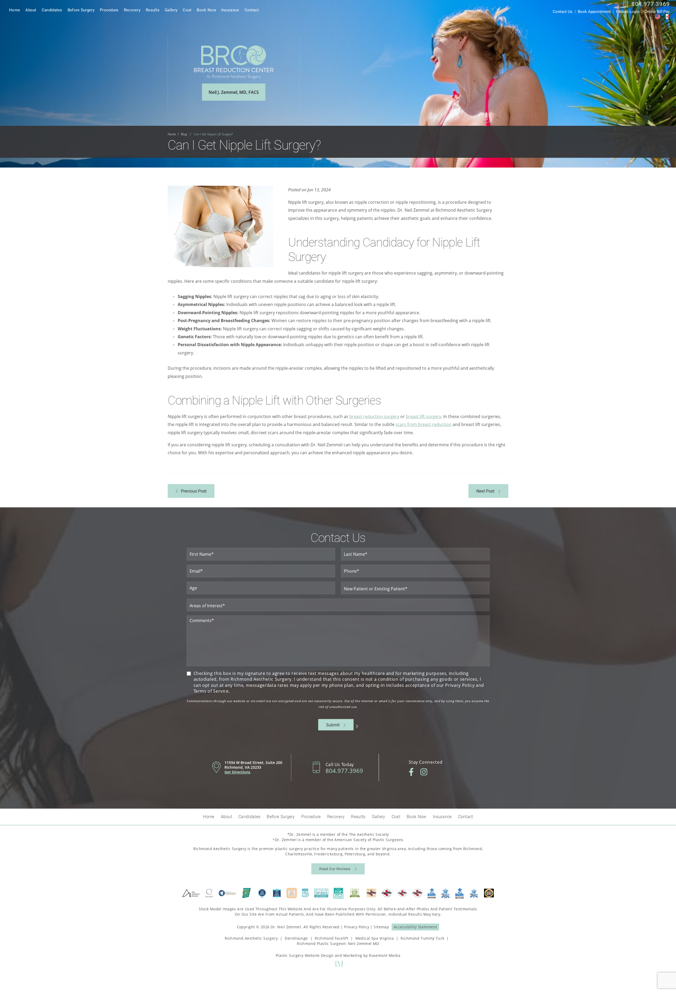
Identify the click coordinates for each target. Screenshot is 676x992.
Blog (184, 134)
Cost (187, 10)
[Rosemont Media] (338, 965)
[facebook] (411, 772)
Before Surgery (81, 10)
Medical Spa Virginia (374, 938)
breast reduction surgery (374, 416)
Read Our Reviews (335, 868)
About (30, 10)
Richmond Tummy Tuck (422, 938)
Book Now (206, 10)
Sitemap (381, 926)
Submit (333, 724)
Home (14, 10)
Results (152, 10)
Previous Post (193, 491)
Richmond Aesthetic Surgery (251, 938)
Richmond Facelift (331, 938)
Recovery (132, 10)
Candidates (52, 10)
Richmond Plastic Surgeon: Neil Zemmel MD (338, 943)
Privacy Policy (356, 926)
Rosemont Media (384, 955)
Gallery (171, 10)
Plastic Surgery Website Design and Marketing (319, 955)
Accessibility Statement (415, 926)
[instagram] (423, 772)
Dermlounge (296, 938)
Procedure (109, 10)
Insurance (230, 10)
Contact (252, 10)
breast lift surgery (423, 416)
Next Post (485, 491)
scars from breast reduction (424, 424)
